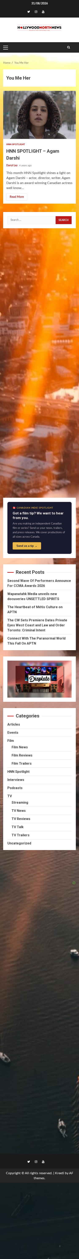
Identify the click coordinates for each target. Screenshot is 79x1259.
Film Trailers (22, 763)
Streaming (20, 803)
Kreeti (59, 1173)
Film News (20, 747)
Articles (13, 724)
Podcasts (15, 788)
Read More (17, 196)
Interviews (15, 780)
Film (10, 741)
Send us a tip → (26, 545)
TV (9, 796)
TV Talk (18, 827)
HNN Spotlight (15, 144)
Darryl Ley (12, 165)
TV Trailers (20, 835)
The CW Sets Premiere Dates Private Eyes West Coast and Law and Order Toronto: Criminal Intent (37, 625)
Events (12, 733)
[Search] (68, 47)
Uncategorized (19, 843)
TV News (19, 811)
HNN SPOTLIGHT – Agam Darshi (39, 115)
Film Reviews (22, 755)
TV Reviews (21, 819)
